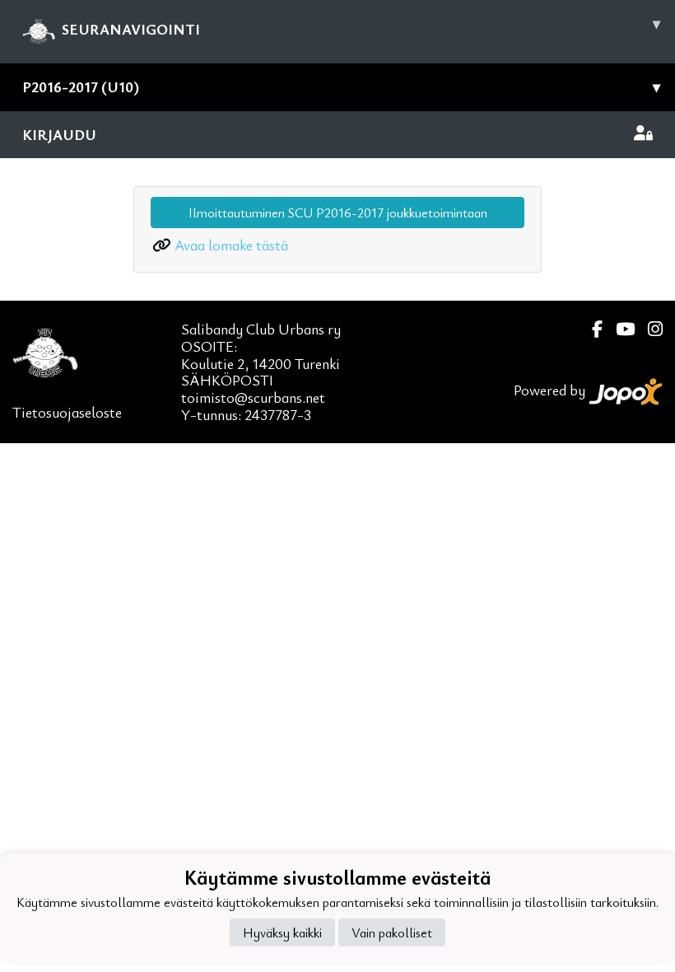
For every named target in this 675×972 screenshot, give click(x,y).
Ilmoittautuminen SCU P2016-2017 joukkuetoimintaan (338, 212)
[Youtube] (619, 329)
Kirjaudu (59, 134)
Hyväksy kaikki (282, 932)
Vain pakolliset (391, 932)
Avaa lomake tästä (231, 245)
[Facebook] (591, 329)
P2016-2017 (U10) (341, 86)
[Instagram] (649, 329)
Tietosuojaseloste (67, 412)
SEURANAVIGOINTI (361, 26)
